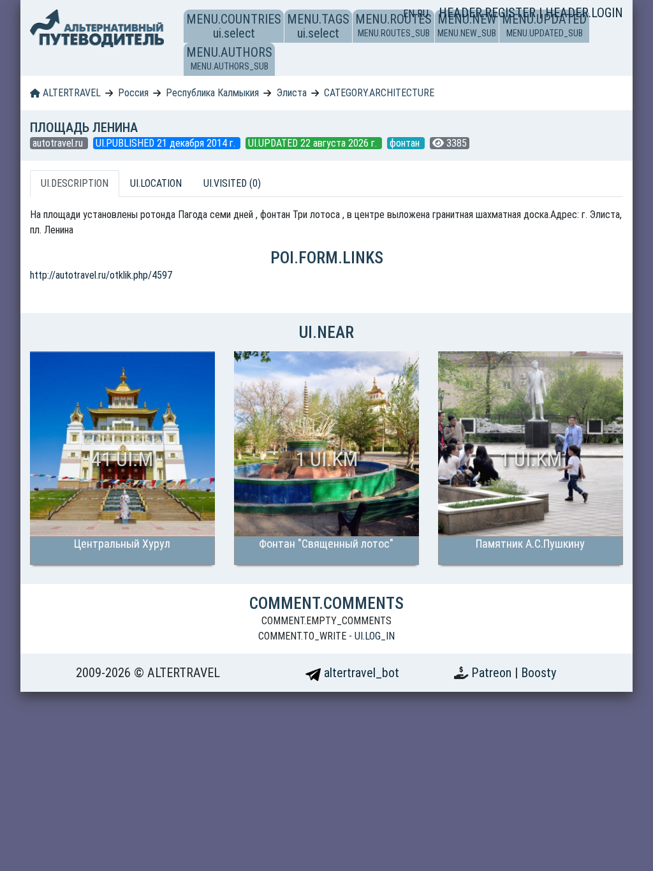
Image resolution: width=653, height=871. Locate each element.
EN (410, 14)
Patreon (493, 672)
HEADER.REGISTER (489, 12)
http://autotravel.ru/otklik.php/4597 (101, 275)
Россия (133, 93)
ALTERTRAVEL (70, 93)
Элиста (292, 93)
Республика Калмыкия (212, 93)
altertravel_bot (360, 672)
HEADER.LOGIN (584, 12)
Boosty (538, 672)
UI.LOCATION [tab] (156, 183)
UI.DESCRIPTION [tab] (74, 183)
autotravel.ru (59, 143)
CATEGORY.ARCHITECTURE (379, 93)
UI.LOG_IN (375, 636)
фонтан (406, 143)
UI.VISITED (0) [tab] (232, 183)
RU (423, 14)
